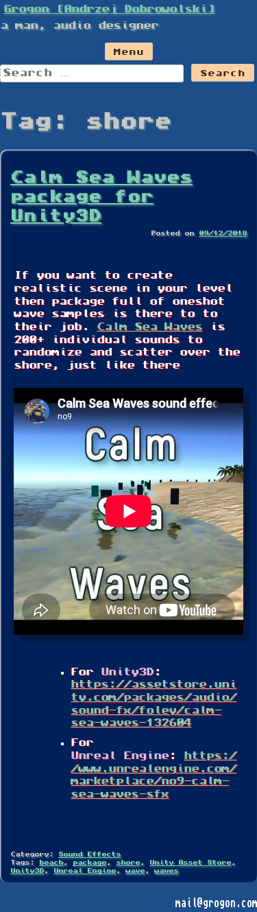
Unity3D (27, 871)
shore (128, 863)
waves (166, 871)
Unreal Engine (84, 871)
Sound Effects (89, 855)
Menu (129, 53)
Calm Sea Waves (149, 327)
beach (51, 863)
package (89, 863)
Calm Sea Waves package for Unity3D (101, 197)
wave (135, 871)
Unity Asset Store (190, 863)
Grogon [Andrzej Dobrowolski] (109, 9)
